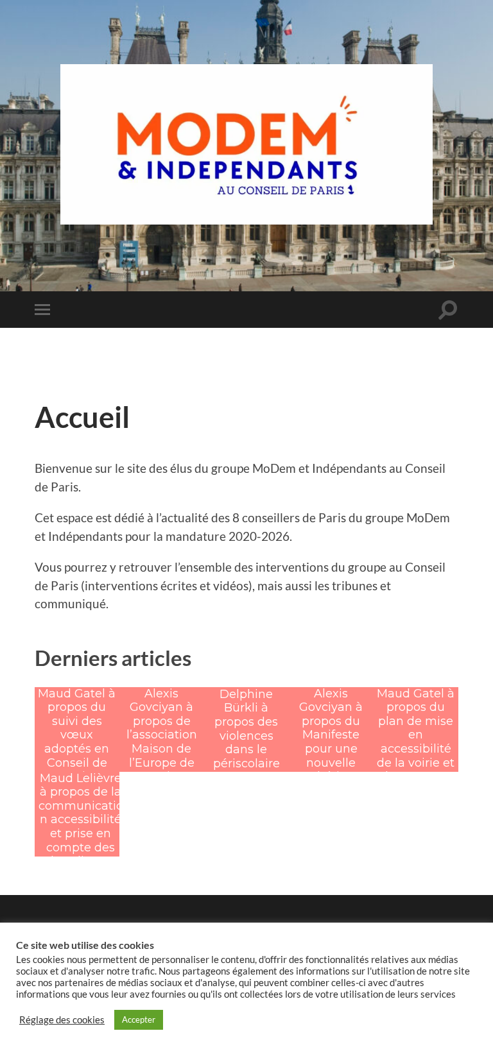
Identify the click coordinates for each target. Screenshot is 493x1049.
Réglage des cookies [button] (62, 1019)
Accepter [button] (138, 1019)
